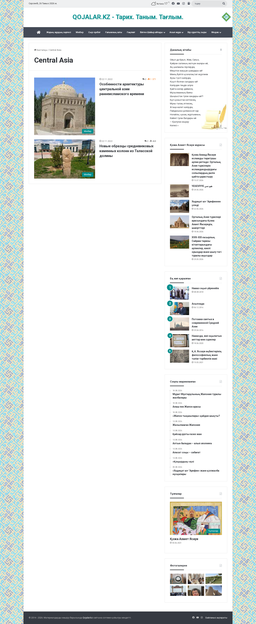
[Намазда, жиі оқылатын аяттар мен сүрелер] (179, 340)
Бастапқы (41, 50)
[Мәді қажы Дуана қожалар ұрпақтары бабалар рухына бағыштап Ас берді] (178, 590)
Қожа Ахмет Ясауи (184, 539)
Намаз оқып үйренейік (205, 288)
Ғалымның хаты (113, 32)
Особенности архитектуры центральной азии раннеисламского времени (121, 89)
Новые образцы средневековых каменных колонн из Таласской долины (126, 151)
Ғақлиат (131, 32)
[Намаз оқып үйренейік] (179, 293)
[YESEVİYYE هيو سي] (179, 190)
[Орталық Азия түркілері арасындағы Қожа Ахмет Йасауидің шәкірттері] (179, 221)
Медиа (215, 32)
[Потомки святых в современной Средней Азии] (179, 324)
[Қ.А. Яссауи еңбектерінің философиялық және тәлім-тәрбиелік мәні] (179, 356)
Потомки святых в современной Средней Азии (205, 323)
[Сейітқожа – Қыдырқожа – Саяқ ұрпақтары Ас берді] (196, 579)
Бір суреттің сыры (197, 32)
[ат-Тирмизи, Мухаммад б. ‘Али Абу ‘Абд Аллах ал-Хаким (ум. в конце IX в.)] (213, 590)
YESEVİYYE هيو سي (202, 186)
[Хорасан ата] (178, 579)
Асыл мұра (175, 32)
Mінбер (79, 32)
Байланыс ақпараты (216, 617)
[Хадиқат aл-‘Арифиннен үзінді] (179, 206)
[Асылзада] (179, 308)
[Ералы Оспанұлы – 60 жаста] (196, 590)
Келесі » (174, 125)
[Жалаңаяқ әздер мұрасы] (213, 579)
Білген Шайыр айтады (151, 32)
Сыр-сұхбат (94, 32)
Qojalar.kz (88, 617)
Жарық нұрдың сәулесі (58, 32)
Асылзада (198, 303)
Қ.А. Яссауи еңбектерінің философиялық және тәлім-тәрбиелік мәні (207, 355)
